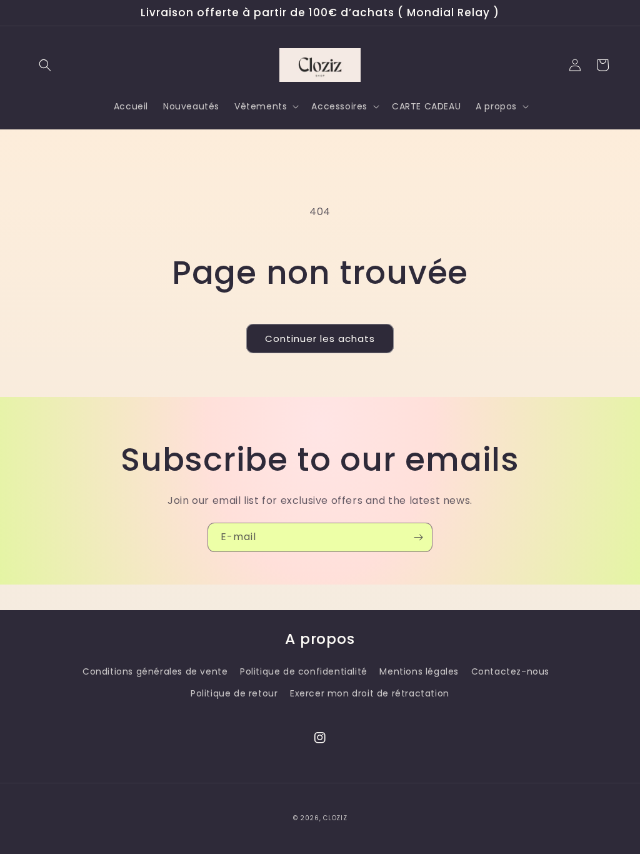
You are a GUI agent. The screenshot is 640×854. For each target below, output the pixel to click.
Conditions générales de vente (155, 671)
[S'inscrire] (418, 537)
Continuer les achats (320, 338)
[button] (45, 65)
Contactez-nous (510, 671)
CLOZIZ (335, 818)
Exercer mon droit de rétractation (369, 693)
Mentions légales (419, 671)
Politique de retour (234, 693)
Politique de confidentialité (304, 671)
